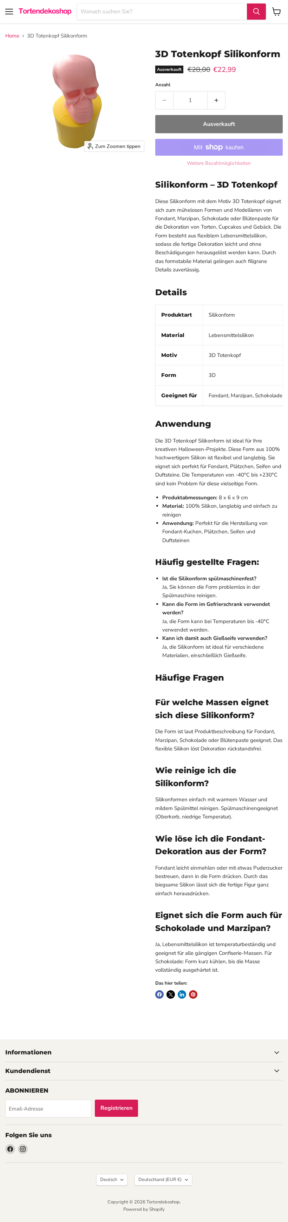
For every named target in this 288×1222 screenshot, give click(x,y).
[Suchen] (256, 12)
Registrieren (116, 1108)
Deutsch (108, 1179)
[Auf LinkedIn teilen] (182, 994)
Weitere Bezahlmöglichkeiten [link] (219, 163)
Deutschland (160, 1179)
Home (12, 36)
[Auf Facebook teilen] (159, 994)
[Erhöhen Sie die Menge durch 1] (216, 100)
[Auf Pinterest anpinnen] (193, 994)
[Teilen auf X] (170, 994)
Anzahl (162, 85)
